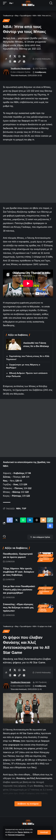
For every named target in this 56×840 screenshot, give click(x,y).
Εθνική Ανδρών (43, 610)
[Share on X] (15, 56)
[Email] (15, 61)
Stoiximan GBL (44, 559)
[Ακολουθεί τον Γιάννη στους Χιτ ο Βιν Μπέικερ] (13, 344)
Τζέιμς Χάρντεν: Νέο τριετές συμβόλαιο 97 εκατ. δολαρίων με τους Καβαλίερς (18, 571)
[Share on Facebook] (10, 56)
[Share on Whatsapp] (19, 56)
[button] (44, 832)
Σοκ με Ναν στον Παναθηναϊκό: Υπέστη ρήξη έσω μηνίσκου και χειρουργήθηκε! (19, 589)
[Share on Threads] (10, 61)
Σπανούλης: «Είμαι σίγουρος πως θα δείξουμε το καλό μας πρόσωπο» (18, 607)
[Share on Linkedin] (24, 56)
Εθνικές (43, 606)
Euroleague (45, 555)
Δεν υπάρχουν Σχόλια (21, 72)
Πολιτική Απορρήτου (16, 835)
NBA (6, 20)
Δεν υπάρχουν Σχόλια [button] (41, 537)
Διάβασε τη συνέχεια (28, 804)
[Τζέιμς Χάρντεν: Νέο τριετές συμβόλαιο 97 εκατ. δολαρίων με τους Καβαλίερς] (45, 571)
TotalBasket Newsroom (20, 68)
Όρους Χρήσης (24, 832)
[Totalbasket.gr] (28, 3)
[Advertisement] (28, 174)
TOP (24, 508)
